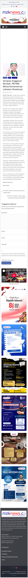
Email (3, 238)
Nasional (5, 77)
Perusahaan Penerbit (6, 551)
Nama (3, 231)
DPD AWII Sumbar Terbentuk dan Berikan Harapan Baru (14, 191)
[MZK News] (3, 27)
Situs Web (4, 244)
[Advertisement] (14, 47)
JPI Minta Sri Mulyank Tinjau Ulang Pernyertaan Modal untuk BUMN (16, 197)
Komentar (4, 212)
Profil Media (4, 554)
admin (11, 92)
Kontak (3, 559)
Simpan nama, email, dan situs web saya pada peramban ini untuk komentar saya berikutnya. (13, 254)
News (10, 77)
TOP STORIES (14, 77)
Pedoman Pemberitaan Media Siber (9, 557)
